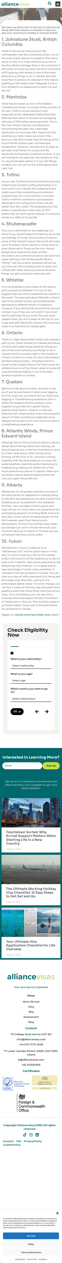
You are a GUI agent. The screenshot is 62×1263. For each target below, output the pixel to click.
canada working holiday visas (32, 614)
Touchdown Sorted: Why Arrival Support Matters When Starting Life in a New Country (31, 837)
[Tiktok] (25, 1135)
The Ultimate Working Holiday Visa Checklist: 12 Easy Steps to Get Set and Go (31, 892)
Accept (31, 1235)
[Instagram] (31, 1135)
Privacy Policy (32, 1259)
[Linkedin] (37, 1135)
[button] (57, 1213)
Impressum (43, 1259)
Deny (31, 1244)
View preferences (31, 1252)
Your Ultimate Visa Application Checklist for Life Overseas (30, 945)
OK (15, 711)
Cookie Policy (20, 1259)
